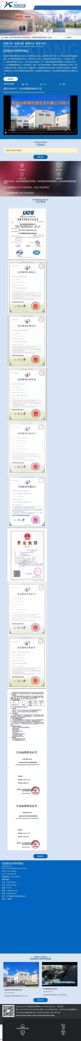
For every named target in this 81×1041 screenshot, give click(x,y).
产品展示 (22, 170)
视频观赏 (59, 179)
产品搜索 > (69, 37)
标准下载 (22, 179)
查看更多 (11, 79)
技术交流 (59, 170)
